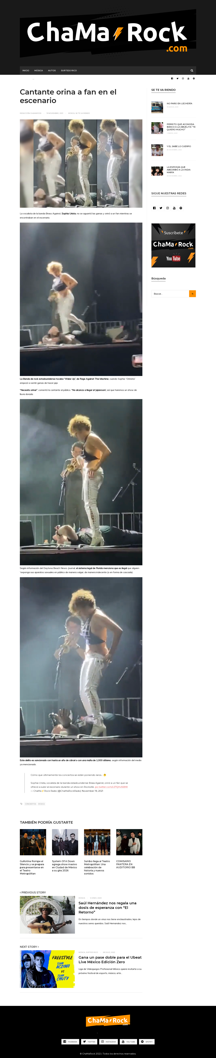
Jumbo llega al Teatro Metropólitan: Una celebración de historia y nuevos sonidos (97, 867)
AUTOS (52, 70)
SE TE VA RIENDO (163, 90)
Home (91, 1033)
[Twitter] (177, 78)
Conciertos (30, 804)
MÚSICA (38, 70)
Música (71, 113)
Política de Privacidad (113, 1033)
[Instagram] (183, 78)
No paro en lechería (179, 103)
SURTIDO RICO (69, 70)
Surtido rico (92, 952)
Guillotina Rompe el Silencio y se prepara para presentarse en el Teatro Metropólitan (32, 867)
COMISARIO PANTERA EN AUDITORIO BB (125, 864)
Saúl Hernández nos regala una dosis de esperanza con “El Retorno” (108, 907)
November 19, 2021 (92, 790)
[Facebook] (172, 78)
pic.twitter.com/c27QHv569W (111, 787)
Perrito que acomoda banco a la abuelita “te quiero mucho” (181, 127)
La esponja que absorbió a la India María (178, 170)
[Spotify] (193, 78)
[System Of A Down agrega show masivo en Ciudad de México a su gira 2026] (65, 842)
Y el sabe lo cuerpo (179, 146)
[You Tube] (188, 78)
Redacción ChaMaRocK (30, 113)
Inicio (25, 70)
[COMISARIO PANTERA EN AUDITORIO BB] (129, 842)
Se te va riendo (83, 113)
